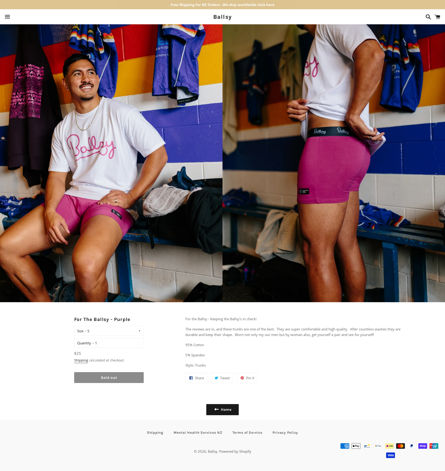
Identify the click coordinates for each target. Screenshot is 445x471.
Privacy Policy (285, 432)
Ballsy (222, 16)
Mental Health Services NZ (198, 432)
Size (80, 331)
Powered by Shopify (235, 451)
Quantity (84, 343)
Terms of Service (247, 432)
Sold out (109, 377)
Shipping (81, 360)
